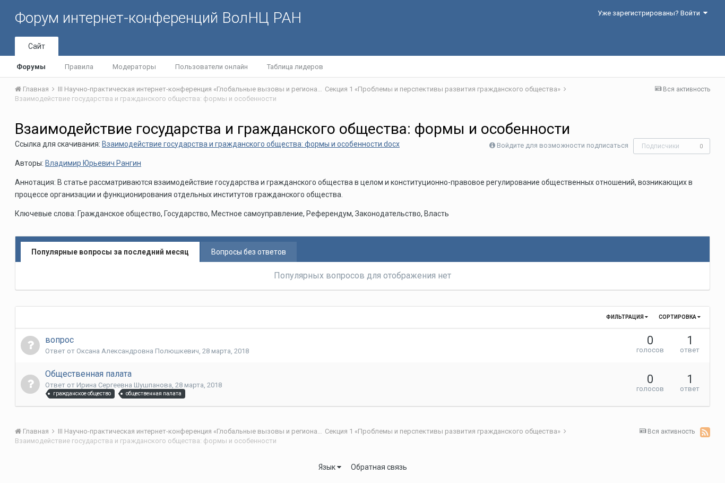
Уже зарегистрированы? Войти (650, 13)
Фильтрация (625, 317)
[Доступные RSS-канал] (705, 432)
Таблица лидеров (295, 67)
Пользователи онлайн (211, 67)
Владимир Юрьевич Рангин (93, 163)
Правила (79, 67)
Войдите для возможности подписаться (562, 145)
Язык (327, 467)
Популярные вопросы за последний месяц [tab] (110, 252)
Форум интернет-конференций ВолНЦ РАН (158, 18)
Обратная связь (379, 467)
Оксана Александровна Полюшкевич (137, 351)
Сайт (36, 46)
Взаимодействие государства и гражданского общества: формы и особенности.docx (251, 144)
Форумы (31, 67)
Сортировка (678, 317)
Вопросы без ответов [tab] (248, 252)
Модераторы (134, 67)
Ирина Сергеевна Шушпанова (124, 385)
